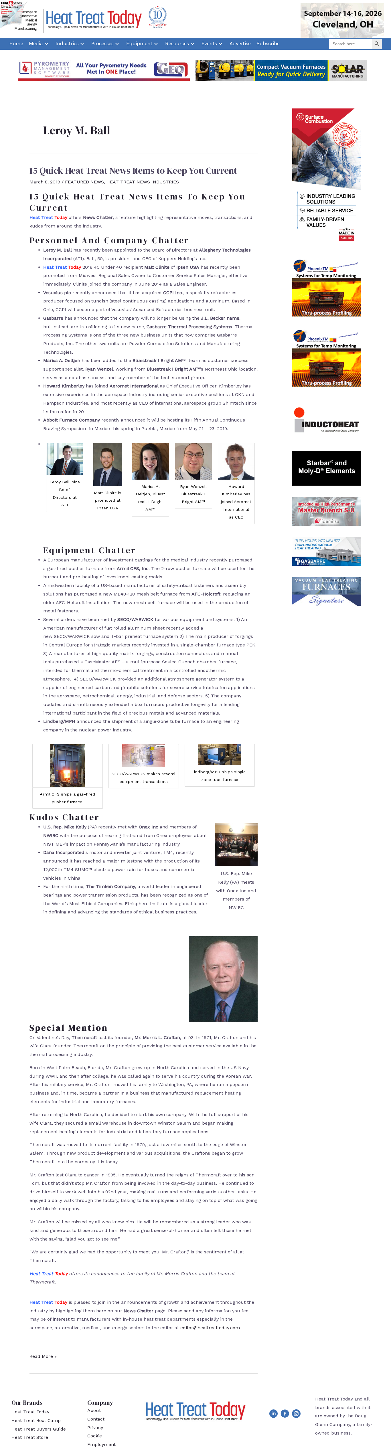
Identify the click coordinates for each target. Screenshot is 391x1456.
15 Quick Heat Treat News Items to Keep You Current (133, 170)
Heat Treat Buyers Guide (38, 1429)
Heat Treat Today (30, 1412)
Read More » (43, 1357)
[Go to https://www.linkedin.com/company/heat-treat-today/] (273, 1414)
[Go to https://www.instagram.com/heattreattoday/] (296, 1414)
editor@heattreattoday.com (210, 1327)
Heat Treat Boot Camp (36, 1420)
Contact (95, 1419)
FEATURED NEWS (84, 182)
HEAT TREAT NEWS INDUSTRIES (142, 182)
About (94, 1410)
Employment (101, 1444)
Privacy (95, 1427)
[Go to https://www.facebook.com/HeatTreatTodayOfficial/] (285, 1414)
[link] (16, 44)
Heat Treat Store (29, 1437)
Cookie (94, 1436)
